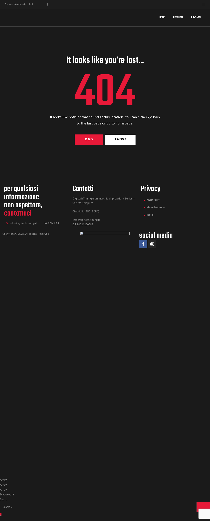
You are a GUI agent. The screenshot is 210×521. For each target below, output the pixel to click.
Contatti (196, 17)
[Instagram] (152, 244)
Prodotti (178, 17)
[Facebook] (47, 4)
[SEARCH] (203, 507)
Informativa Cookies (156, 207)
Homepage (120, 140)
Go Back (89, 140)
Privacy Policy (153, 200)
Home (162, 17)
